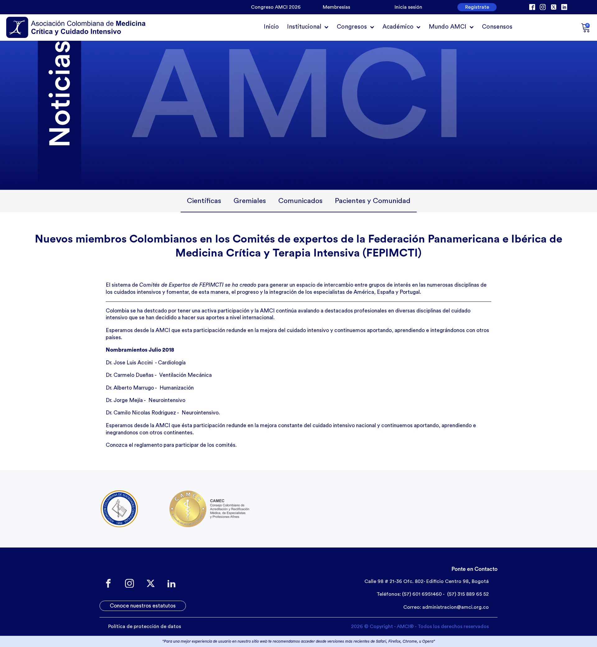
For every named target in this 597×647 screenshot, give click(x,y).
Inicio (271, 27)
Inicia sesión (408, 7)
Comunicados (300, 200)
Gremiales (250, 200)
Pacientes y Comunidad (372, 200)
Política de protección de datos (144, 626)
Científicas (204, 200)
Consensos (497, 27)
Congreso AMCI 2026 (276, 7)
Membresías (336, 7)
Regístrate (477, 7)
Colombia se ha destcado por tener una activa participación (177, 310)
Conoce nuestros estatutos (143, 605)
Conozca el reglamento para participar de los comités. (171, 445)
